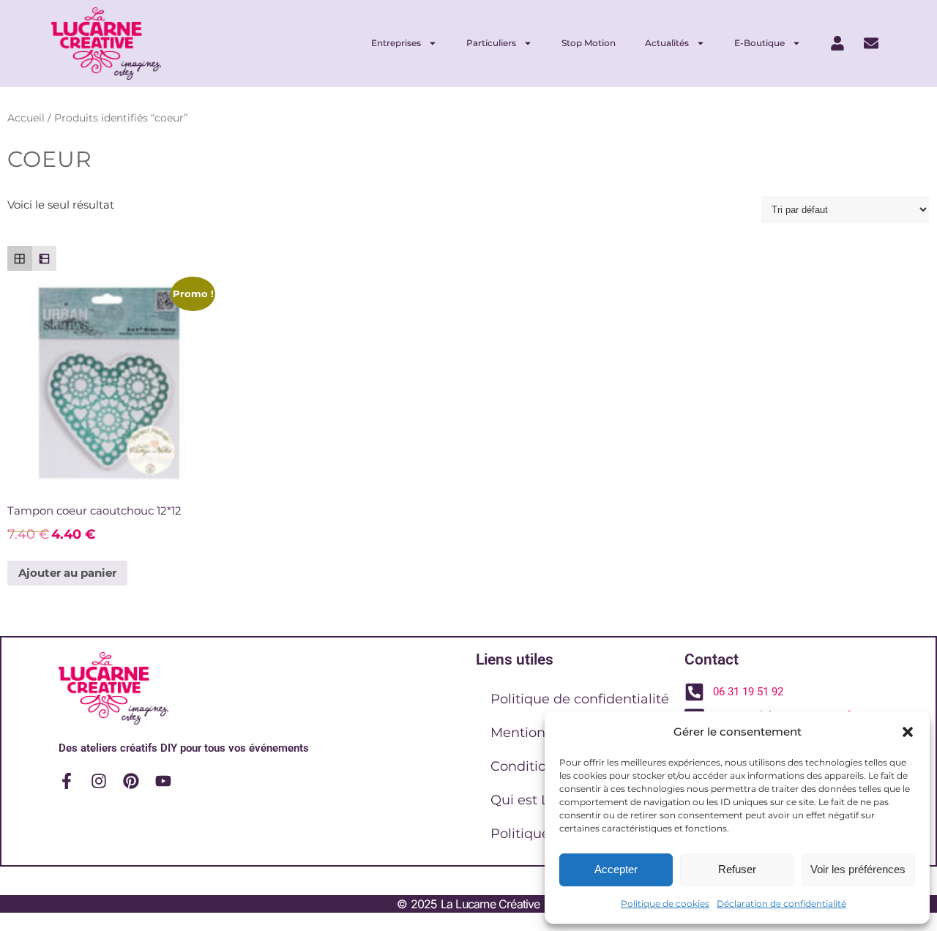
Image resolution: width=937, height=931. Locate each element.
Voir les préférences (858, 869)
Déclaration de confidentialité (781, 903)
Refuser (737, 869)
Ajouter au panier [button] (67, 573)
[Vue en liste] (44, 258)
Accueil (26, 118)
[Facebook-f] (67, 781)
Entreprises (396, 42)
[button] (907, 732)
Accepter (616, 869)
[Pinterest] (131, 781)
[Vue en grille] (19, 258)
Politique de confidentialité (579, 699)
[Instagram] (99, 781)
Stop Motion (588, 42)
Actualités (667, 42)
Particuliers (491, 42)
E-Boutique (759, 42)
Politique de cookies (665, 903)
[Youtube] (163, 781)
